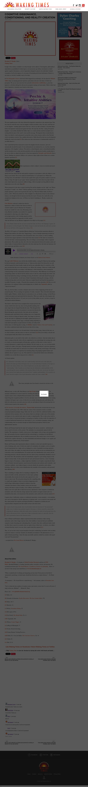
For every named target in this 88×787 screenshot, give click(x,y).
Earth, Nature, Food (45, 9)
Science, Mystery (75, 9)
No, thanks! (44, 394)
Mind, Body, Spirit (61, 9)
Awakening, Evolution (14, 9)
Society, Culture (30, 9)
